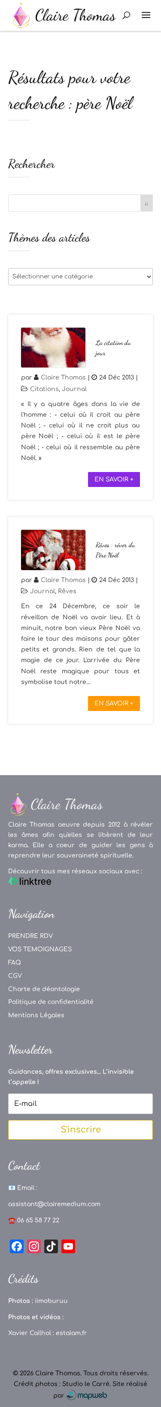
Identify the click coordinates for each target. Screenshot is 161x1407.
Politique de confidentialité (51, 1002)
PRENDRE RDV (30, 936)
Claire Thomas (63, 377)
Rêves (67, 591)
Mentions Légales (36, 1015)
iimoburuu (51, 1301)
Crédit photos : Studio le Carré (61, 1384)
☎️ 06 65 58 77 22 (33, 1220)
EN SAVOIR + (114, 479)
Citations (44, 389)
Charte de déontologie (44, 989)
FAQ (14, 962)
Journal (74, 389)
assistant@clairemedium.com (54, 1204)
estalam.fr (71, 1333)
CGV (15, 976)
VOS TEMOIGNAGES (40, 949)
